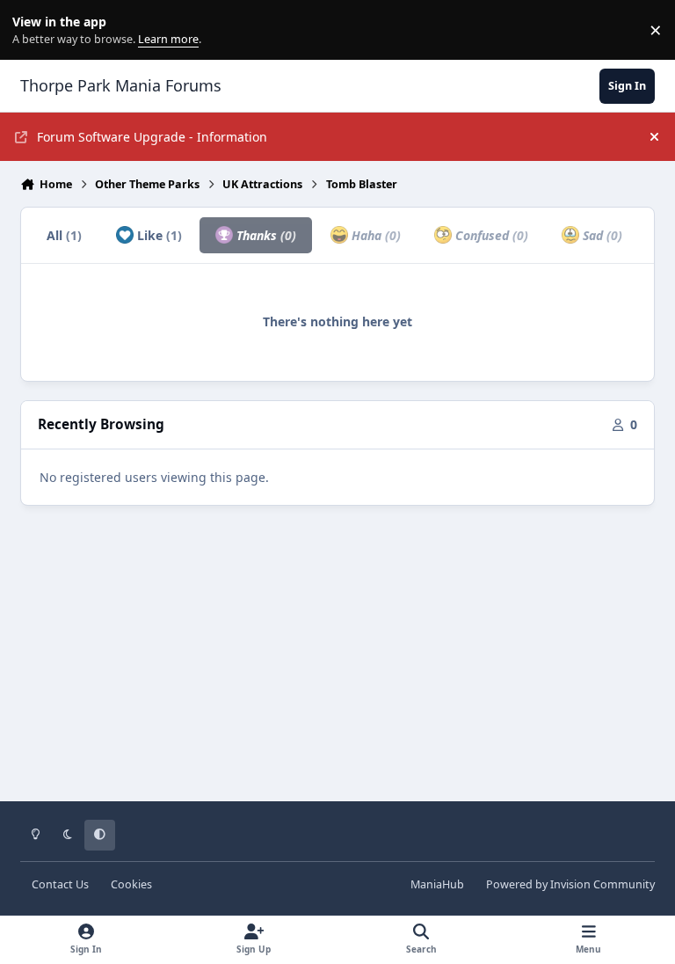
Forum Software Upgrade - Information (152, 136)
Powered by (570, 884)
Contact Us (60, 884)
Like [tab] (158, 235)
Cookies (131, 884)
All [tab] (64, 235)
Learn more (34, 30)
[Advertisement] (337, 666)
